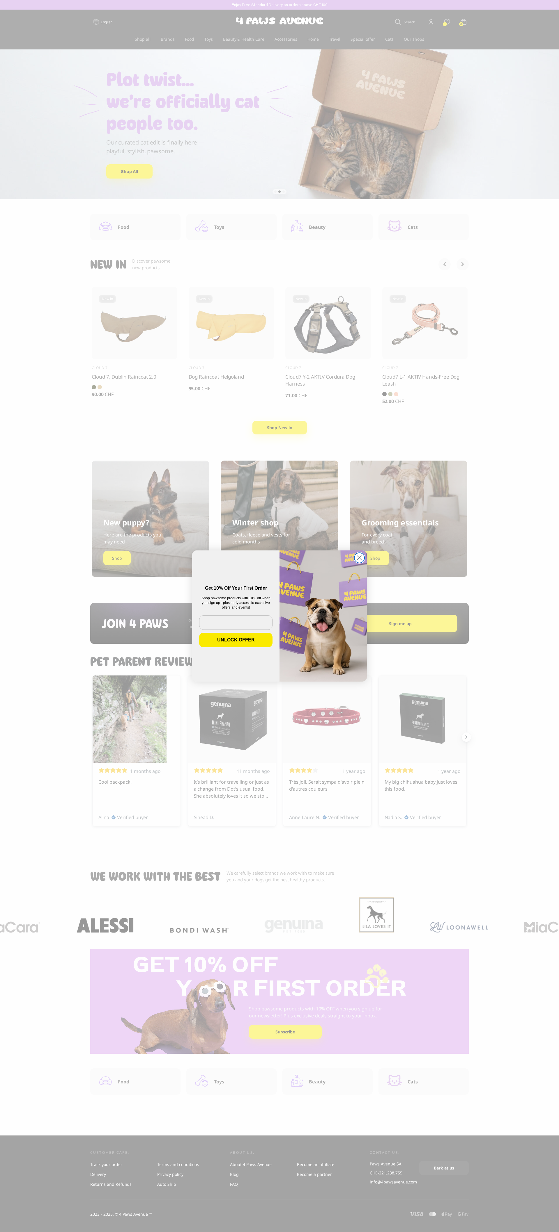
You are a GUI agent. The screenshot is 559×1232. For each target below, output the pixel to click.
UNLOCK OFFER (236, 639)
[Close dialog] (359, 558)
